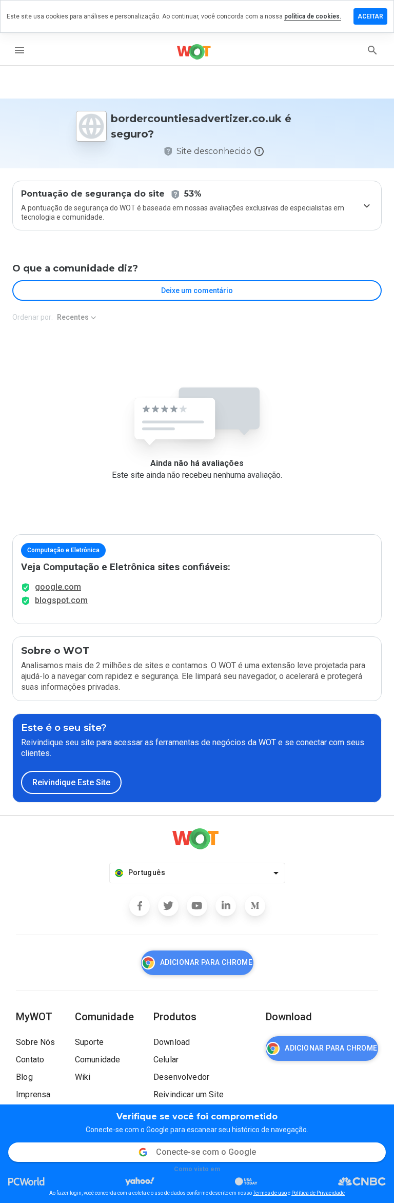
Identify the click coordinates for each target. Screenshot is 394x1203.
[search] (372, 50)
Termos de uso (270, 1193)
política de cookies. (312, 16)
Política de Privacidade (318, 1193)
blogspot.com (61, 600)
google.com (58, 587)
